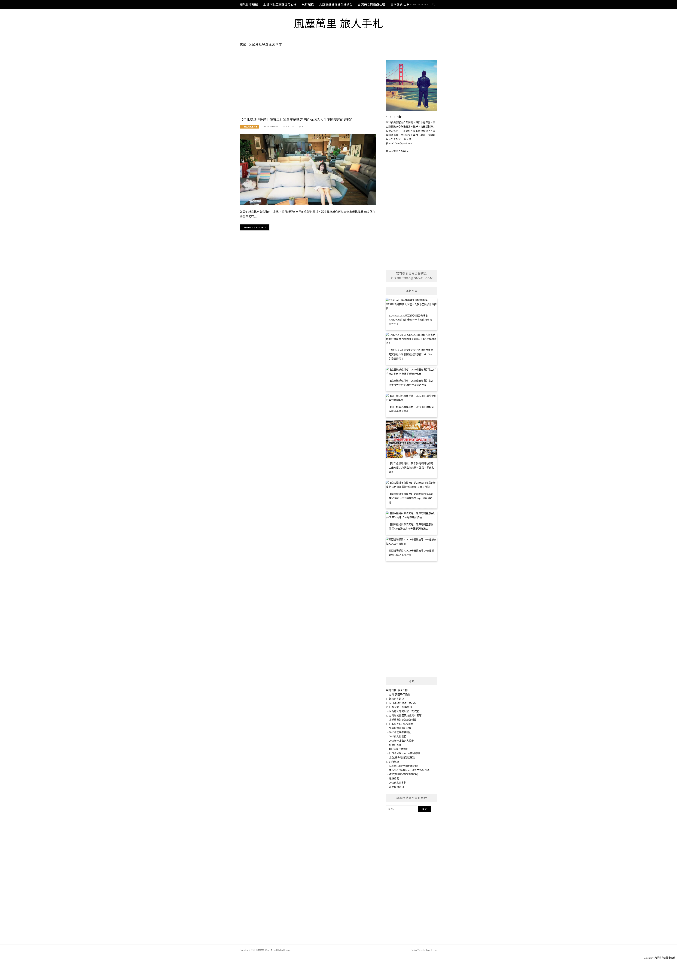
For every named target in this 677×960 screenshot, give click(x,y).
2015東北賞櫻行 (397, 736)
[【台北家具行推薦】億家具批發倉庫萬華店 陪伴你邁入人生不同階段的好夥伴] (308, 169)
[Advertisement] (308, 87)
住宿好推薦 (395, 745)
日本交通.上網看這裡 (400, 707)
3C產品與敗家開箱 (250, 127)
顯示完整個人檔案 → (397, 151)
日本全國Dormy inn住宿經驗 (404, 753)
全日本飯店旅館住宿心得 (280, 4)
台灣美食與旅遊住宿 (371, 4)
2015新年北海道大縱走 (401, 740)
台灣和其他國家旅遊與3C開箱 (405, 715)
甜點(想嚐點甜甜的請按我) (403, 774)
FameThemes (431, 950)
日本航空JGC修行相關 (401, 724)
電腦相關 (394, 778)
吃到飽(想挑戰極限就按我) (403, 766)
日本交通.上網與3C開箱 (406, 4)
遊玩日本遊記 (249, 4)
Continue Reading (255, 227)
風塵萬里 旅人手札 (338, 24)
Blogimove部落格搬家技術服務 (659, 957)
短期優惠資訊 (396, 787)
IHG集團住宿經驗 (398, 749)
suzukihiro (271, 127)
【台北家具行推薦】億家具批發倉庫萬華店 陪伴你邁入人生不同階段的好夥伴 (296, 120)
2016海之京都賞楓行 (400, 732)
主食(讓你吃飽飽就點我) (402, 757)
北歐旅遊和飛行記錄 (400, 728)
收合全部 (403, 690)
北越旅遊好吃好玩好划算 (336, 4)
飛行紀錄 (308, 4)
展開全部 (391, 690)
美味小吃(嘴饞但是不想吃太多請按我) (409, 770)
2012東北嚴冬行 (397, 782)
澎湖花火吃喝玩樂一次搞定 (404, 711)
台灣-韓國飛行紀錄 (399, 694)
